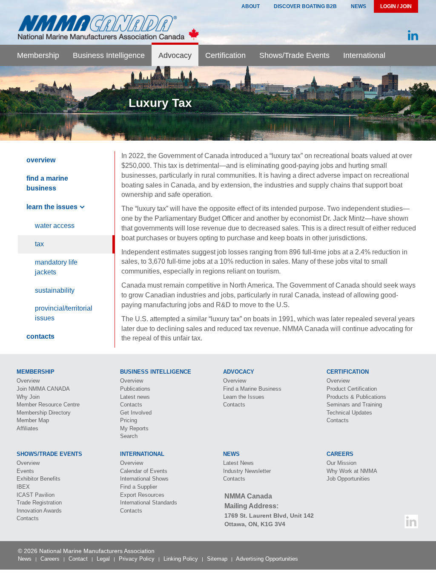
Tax (39, 244)
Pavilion (35, 495)
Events (25, 471)
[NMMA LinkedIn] (413, 35)
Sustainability (55, 290)
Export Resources (142, 495)
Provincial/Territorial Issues (63, 313)
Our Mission (341, 463)
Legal (103, 559)
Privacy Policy (137, 559)
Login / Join (396, 6)
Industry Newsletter (247, 471)
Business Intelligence (109, 55)
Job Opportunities (348, 478)
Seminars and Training (354, 404)
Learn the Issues (51, 206)
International (364, 55)
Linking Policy (181, 559)
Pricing (128, 420)
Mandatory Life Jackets (56, 267)
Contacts (40, 336)
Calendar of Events (143, 471)
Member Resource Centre (48, 404)
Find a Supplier (138, 487)
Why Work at (352, 471)
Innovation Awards (39, 510)
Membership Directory (44, 412)
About (250, 6)
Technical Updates (349, 412)
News (358, 6)
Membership (38, 55)
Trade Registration (39, 502)
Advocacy (175, 55)
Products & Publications (356, 397)
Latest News (238, 463)
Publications (135, 389)
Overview (40, 160)
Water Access (55, 225)
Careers (50, 559)
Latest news (135, 397)
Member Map (33, 420)
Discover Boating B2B (305, 6)
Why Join (28, 397)
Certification (225, 55)
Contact (78, 559)
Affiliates (27, 428)
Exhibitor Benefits (38, 478)
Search (129, 436)
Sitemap (217, 559)
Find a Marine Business (47, 183)
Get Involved (136, 412)
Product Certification (352, 389)
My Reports (134, 428)
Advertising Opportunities (267, 559)
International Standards (148, 502)
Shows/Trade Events (294, 55)
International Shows (144, 478)
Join (43, 389)
